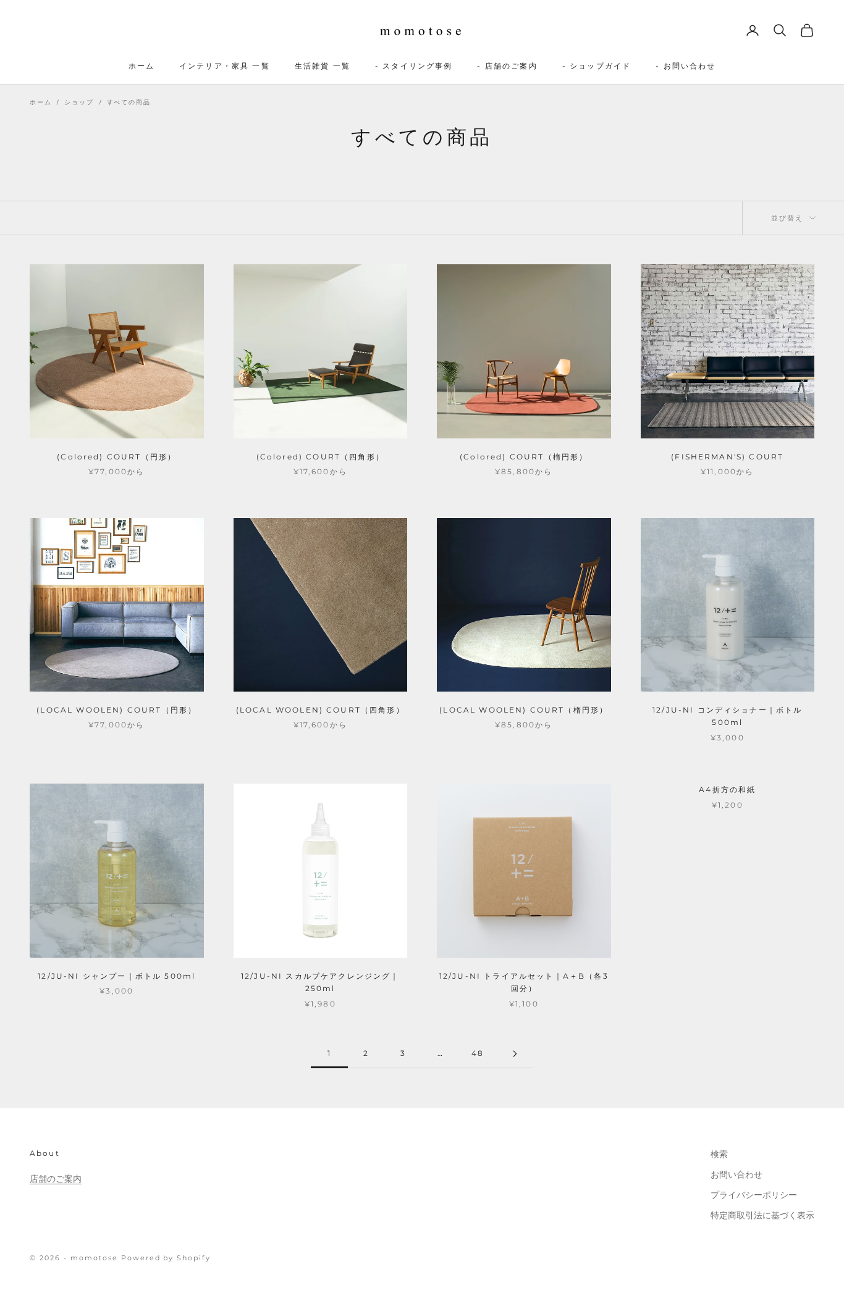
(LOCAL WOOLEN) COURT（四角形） (320, 709)
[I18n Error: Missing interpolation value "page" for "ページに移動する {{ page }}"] (514, 1054)
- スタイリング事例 (414, 65)
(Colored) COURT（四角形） (320, 456)
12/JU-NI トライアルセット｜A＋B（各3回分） (524, 982)
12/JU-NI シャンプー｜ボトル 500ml (116, 976)
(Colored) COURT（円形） (116, 456)
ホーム (141, 65)
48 (477, 1053)
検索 (719, 1154)
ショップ (78, 102)
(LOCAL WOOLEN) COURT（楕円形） (523, 709)
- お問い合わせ (685, 65)
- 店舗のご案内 (507, 65)
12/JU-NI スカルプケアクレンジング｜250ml (320, 982)
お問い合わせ (736, 1174)
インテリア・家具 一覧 (224, 65)
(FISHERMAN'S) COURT (727, 456)
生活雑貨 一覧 (322, 65)
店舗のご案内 (56, 1178)
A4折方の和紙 (727, 789)
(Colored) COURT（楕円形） (524, 456)
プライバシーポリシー (754, 1194)
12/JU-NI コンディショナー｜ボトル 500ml (727, 716)
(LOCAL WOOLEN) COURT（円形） (116, 709)
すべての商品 (129, 102)
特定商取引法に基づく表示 (762, 1215)
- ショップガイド (596, 65)
